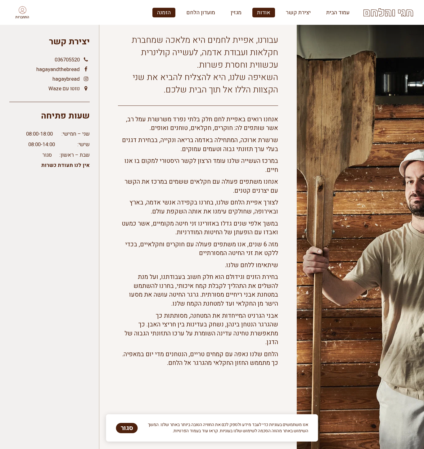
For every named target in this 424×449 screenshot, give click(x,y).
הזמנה (164, 12)
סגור (127, 428)
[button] (22, 12)
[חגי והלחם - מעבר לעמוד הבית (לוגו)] (388, 12)
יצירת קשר (298, 12)
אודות (263, 12)
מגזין (236, 12)
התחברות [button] (22, 17)
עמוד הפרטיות (186, 431)
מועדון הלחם (200, 12)
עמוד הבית (338, 12)
